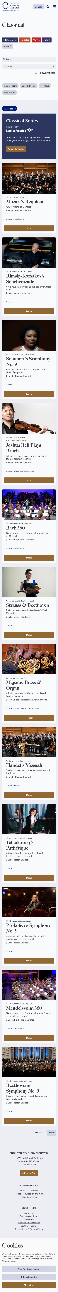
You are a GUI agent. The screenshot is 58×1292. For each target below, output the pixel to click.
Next (51, 1132)
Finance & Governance (29, 1222)
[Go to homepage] (10, 6)
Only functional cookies (29, 1269)
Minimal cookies (29, 1277)
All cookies (29, 1285)
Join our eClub (29, 1173)
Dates (29, 311)
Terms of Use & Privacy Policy (29, 1229)
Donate (38, 6)
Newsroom (29, 1219)
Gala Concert (10, 85)
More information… (9, 1261)
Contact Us (29, 1213)
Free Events (9, 92)
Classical (9, 219)
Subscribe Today (16, 149)
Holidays (45, 85)
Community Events (20, 708)
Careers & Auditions (29, 1216)
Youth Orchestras (29, 1225)
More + (7, 46)
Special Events (28, 85)
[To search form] (48, 7)
